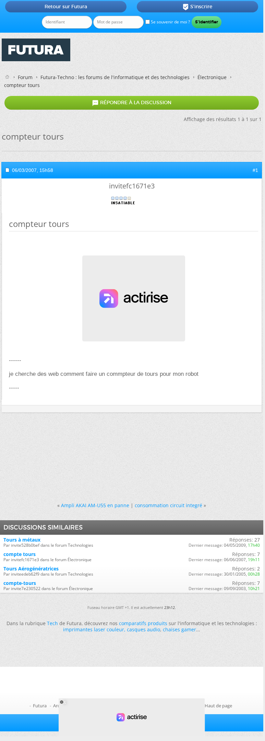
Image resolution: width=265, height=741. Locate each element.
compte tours (19, 554)
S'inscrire (197, 6)
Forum (25, 77)
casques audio (143, 629)
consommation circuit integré (168, 505)
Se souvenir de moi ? (170, 22)
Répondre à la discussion (131, 102)
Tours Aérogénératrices (31, 568)
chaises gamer (179, 629)
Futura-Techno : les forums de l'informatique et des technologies (115, 77)
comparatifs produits (143, 623)
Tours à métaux (21, 539)
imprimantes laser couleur (93, 629)
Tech (52, 623)
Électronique (212, 77)
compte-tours (19, 583)
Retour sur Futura (66, 6)
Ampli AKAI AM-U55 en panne (95, 505)
